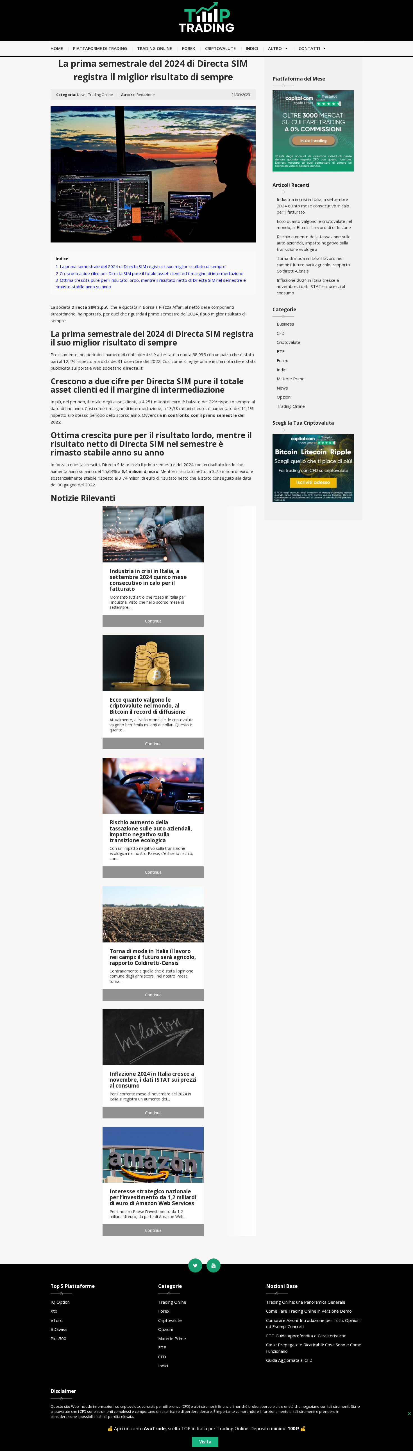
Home (57, 48)
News (82, 94)
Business (285, 324)
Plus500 (58, 1338)
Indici (252, 48)
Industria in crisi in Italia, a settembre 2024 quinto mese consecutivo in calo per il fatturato (313, 205)
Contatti (309, 48)
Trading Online (154, 48)
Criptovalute (220, 48)
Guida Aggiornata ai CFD (289, 1360)
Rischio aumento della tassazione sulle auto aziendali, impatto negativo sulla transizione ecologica (314, 243)
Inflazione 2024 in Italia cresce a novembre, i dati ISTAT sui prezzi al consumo (311, 286)
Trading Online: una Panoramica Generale (305, 1302)
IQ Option (60, 1302)
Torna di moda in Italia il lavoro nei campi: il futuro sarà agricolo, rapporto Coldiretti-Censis (313, 264)
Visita (205, 1442)
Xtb (54, 1311)
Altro (275, 48)
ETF (280, 351)
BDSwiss (59, 1329)
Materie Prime (291, 378)
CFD (281, 333)
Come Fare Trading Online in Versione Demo (309, 1311)
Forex (188, 48)
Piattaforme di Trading (100, 48)
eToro (57, 1320)
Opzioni (284, 397)
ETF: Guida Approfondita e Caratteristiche (306, 1335)
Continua (153, 621)
